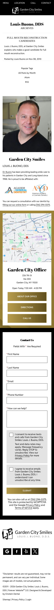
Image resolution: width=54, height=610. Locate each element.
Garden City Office (27, 270)
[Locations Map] (27, 237)
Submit (27, 490)
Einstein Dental (13, 594)
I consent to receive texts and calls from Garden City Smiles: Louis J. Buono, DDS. (29, 446)
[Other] (26, 551)
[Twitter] (35, 551)
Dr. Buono (7, 172)
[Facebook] (17, 551)
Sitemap (6, 599)
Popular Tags (27, 68)
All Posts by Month (27, 73)
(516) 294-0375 (43, 204)
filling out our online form (14, 204)
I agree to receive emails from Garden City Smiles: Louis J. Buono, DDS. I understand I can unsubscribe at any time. (28, 474)
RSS (27, 82)
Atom (27, 77)
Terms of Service (23, 507)
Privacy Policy (22, 455)
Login (28, 599)
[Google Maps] (7, 551)
